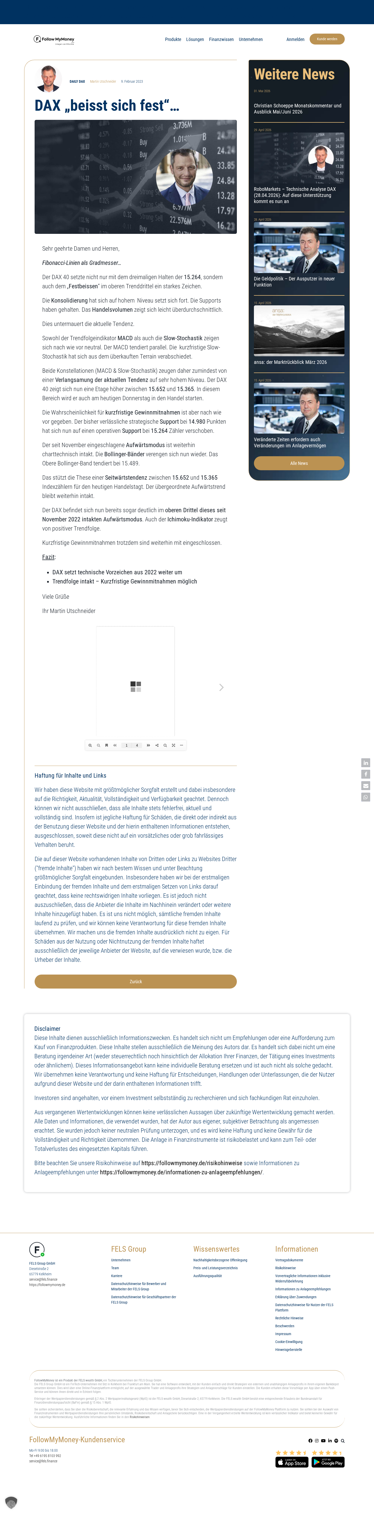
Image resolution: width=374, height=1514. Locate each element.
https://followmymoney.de (47, 1285)
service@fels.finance (43, 1279)
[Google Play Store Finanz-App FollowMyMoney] (328, 1451)
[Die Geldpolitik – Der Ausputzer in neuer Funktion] (299, 254)
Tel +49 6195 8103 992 (45, 1456)
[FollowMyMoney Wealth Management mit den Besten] (54, 34)
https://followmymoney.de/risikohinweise (191, 1163)
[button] (343, 1441)
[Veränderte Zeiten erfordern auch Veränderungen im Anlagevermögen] (299, 414)
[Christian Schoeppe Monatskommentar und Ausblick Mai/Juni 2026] (299, 103)
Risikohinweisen (140, 1417)
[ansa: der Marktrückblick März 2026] (299, 334)
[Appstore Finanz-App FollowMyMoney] (292, 1451)
